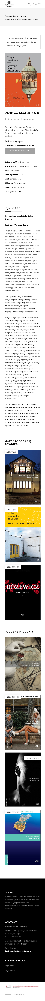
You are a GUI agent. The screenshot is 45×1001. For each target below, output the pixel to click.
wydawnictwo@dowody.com (24, 941)
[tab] (8, 208)
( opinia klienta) (28, 119)
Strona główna (11, 16)
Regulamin (10, 966)
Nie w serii (15, 170)
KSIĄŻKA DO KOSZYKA (22, 544)
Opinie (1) (16, 208)
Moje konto (10, 970)
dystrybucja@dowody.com (18, 951)
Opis (8, 208)
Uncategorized (12, 19)
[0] (34, 4)
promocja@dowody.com (16, 944)
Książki (23, 16)
